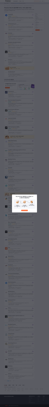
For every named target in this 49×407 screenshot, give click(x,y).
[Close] (36, 195)
